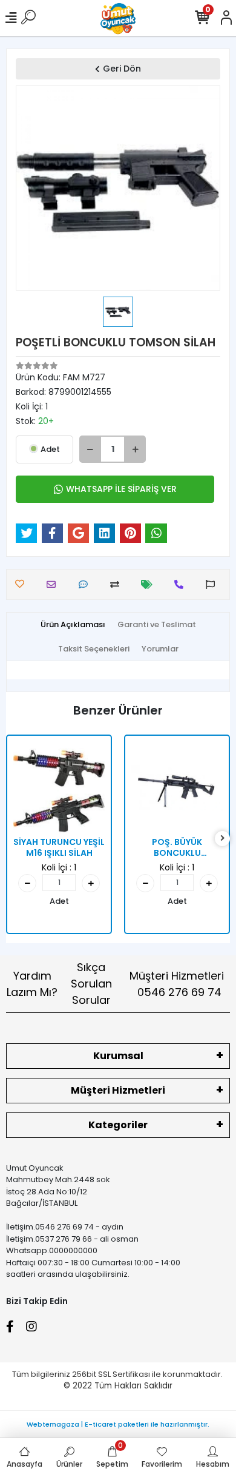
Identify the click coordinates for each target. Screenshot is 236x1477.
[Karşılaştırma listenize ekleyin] (117, 584)
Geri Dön (122, 68)
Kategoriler (118, 1125)
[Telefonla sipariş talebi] (181, 584)
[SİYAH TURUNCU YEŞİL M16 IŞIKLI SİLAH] (59, 787)
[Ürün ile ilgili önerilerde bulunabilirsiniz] (213, 584)
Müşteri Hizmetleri (176, 984)
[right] (222, 838)
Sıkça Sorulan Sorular (91, 984)
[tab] (73, 625)
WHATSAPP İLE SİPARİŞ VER (121, 489)
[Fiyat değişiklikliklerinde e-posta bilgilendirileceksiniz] (150, 584)
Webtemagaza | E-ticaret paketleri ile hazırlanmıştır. (118, 1424)
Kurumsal (118, 1056)
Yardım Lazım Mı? (32, 984)
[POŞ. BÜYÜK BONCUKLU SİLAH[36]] (177, 787)
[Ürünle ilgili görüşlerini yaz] (86, 584)
